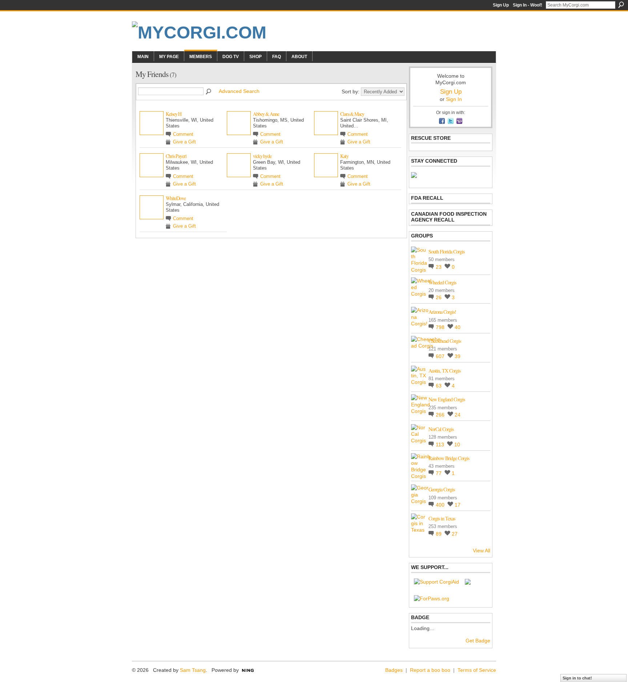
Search (621, 4)
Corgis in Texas (441, 518)
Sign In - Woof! (527, 5)
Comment (183, 134)
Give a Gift (184, 142)
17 (457, 505)
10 (457, 444)
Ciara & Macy (352, 113)
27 (455, 534)
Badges (394, 670)
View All (481, 550)
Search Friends (209, 92)
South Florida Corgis (446, 251)
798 (441, 327)
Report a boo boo (430, 670)
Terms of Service (477, 670)
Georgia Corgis (441, 489)
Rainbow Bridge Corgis (448, 458)
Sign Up (501, 5)
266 (441, 415)
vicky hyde (262, 156)
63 (439, 386)
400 (441, 505)
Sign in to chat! (577, 678)
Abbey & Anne (266, 113)
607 (441, 356)
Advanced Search (239, 91)
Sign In (454, 99)
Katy (344, 156)
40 (457, 327)
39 (457, 356)
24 (457, 415)
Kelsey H (173, 113)
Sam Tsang (193, 670)
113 (441, 444)
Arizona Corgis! (442, 311)
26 (439, 297)
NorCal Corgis (441, 429)
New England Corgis (446, 399)
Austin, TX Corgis (444, 370)
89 (439, 534)
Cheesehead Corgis (444, 340)
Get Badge (478, 641)
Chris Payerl (176, 156)
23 (439, 267)
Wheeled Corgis (442, 282)
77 (439, 473)
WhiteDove (176, 198)
